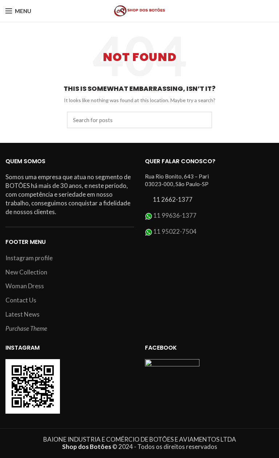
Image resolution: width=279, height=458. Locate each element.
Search (202, 120)
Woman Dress (24, 286)
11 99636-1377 (175, 215)
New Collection (26, 272)
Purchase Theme (26, 328)
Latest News (22, 314)
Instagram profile (29, 258)
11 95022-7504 (175, 231)
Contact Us (20, 300)
